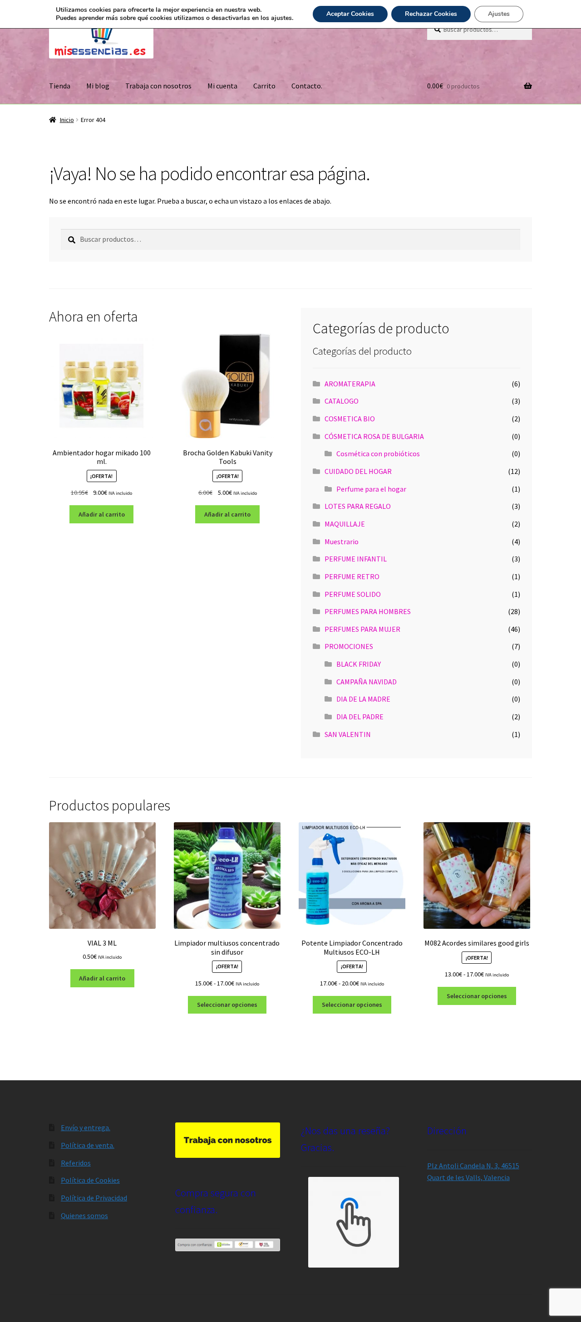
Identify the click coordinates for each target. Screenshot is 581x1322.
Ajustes (499, 14)
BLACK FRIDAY (358, 663)
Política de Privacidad (94, 1197)
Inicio (67, 120)
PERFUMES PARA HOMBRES (368, 611)
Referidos (76, 1162)
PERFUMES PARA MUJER (362, 629)
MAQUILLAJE (345, 523)
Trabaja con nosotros (158, 85)
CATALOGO (342, 400)
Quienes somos (84, 1215)
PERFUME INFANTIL (356, 558)
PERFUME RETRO (352, 576)
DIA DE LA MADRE (363, 698)
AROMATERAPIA (350, 383)
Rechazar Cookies (431, 14)
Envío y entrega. (85, 1127)
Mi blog (97, 85)
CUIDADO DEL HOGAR (358, 471)
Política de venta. (87, 1145)
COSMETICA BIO (350, 418)
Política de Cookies (90, 1180)
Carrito (264, 85)
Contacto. (306, 85)
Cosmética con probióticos (378, 453)
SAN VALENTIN (348, 734)
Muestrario (342, 541)
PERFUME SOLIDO (353, 594)
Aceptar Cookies (350, 14)
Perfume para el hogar (371, 488)
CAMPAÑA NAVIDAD (366, 681)
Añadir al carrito (102, 514)
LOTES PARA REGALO (358, 506)
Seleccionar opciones (227, 1004)
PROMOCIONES (349, 646)
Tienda (59, 85)
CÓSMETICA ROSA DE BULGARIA (374, 436)
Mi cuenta (222, 85)
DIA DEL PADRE (360, 716)
